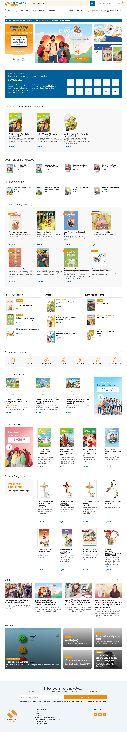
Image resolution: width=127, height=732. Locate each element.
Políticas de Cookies (40, 721)
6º (115, 83)
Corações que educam (18, 232)
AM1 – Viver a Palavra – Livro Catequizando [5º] (44, 451)
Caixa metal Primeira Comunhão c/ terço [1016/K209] (113, 552)
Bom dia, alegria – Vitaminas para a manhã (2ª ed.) (66, 319)
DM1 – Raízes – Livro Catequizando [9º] (113, 451)
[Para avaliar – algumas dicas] (108, 637)
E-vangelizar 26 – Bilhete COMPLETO (50, 166)
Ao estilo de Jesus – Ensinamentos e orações (102, 270)
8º (79, 91)
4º (97, 83)
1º (70, 83)
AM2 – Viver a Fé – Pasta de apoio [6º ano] (76, 135)
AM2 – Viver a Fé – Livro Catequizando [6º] (47, 135)
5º (106, 83)
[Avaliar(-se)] (78, 637)
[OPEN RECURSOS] (56, 11)
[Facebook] (95, 714)
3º (88, 83)
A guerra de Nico (44, 269)
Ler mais (119, 579)
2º (79, 83)
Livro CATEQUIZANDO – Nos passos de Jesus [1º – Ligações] (16, 401)
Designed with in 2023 (115, 728)
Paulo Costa (100, 329)
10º (97, 91)
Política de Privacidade (41, 723)
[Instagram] (104, 714)
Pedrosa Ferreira (61, 300)
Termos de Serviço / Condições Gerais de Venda (49, 719)
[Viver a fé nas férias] (78, 659)
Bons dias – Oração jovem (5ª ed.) (67, 334)
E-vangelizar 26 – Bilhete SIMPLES (20, 166)
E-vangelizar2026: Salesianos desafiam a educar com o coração (45, 602)
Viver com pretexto (17, 269)
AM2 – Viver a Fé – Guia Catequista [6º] (19, 135)
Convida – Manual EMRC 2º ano (23, 189)
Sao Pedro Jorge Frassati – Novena (75, 233)
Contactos (38, 713)
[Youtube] (100, 714)
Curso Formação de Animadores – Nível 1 (80, 166)
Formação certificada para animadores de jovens (17, 601)
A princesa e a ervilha (101, 232)
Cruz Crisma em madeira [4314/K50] (66, 503)
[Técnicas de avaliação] (33, 648)
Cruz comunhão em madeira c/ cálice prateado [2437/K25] (45, 504)
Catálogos (38, 711)
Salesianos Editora (11, 405)
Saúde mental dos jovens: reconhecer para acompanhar (76, 270)
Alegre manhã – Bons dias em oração (67, 303)
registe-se (42, 20)
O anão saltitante (44, 232)
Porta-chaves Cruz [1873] (113, 502)
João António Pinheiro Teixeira (106, 315)
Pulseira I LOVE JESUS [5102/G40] (90, 550)
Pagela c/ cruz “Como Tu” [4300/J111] (66, 551)
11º (106, 91)
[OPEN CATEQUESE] (29, 11)
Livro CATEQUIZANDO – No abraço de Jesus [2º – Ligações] (47, 401)
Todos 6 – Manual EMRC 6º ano (111, 189)
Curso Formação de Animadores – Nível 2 (110, 166)
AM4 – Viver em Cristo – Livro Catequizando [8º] (90, 451)
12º (115, 91)
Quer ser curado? (103, 317)
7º (70, 91)
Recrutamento (39, 715)
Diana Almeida (20, 303)
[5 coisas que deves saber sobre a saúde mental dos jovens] (108, 659)
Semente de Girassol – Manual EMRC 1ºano (51, 189)
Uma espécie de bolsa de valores (106, 332)
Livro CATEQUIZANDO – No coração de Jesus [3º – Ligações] (77, 401)
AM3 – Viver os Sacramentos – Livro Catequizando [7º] (68, 452)
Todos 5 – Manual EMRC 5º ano (82, 189)
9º (88, 91)
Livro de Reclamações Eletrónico (44, 717)
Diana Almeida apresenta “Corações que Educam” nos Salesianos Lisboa (78, 602)
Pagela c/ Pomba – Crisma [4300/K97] (45, 550)
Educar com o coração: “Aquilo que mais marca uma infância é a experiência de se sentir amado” (108, 603)
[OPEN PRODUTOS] (14, 11)
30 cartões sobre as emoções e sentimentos (27, 330)
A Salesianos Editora (41, 709)
